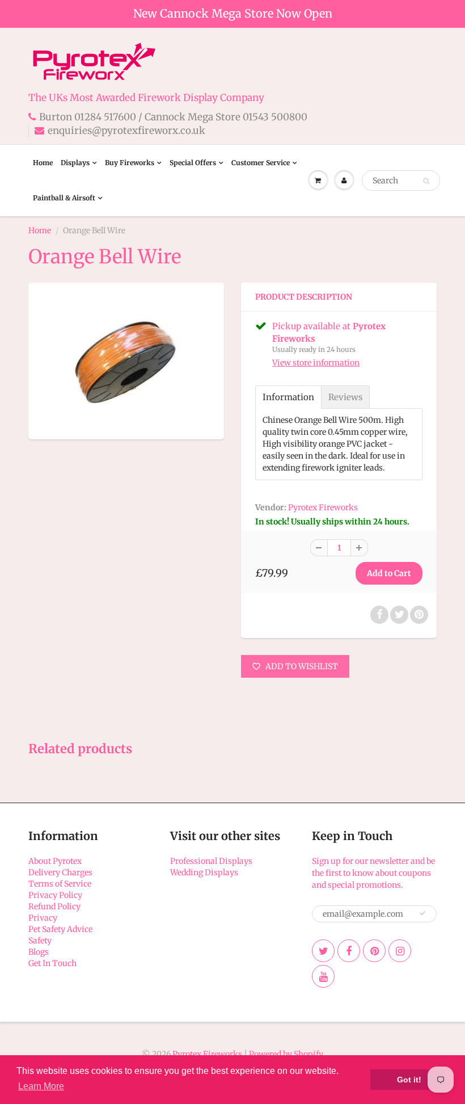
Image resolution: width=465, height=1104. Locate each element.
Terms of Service (59, 884)
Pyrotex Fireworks (323, 507)
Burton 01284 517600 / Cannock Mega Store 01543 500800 (173, 117)
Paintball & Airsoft (64, 198)
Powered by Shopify (286, 1054)
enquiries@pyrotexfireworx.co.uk (126, 130)
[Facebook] (348, 950)
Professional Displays (211, 861)
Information (288, 397)
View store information (316, 363)
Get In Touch (52, 963)
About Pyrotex (55, 861)
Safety (40, 940)
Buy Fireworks (129, 162)
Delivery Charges (60, 872)
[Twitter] (323, 950)
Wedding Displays (204, 872)
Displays (75, 162)
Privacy (42, 918)
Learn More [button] (41, 1086)
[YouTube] (323, 976)
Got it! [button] (409, 1079)
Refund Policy (54, 906)
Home (43, 162)
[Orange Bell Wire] (126, 359)
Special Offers (193, 162)
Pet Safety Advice (60, 929)
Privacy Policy (55, 895)
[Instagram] (399, 950)
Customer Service (260, 162)
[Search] (426, 181)
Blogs (38, 952)
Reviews (345, 397)
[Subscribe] (422, 913)
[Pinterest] (374, 950)
